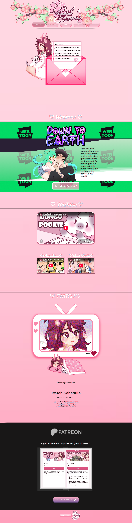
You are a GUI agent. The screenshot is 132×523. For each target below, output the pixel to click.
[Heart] (35, 331)
